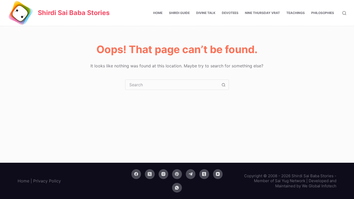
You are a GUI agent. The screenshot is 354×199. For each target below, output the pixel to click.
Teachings (295, 13)
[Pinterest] (177, 174)
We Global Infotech (319, 185)
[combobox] (172, 85)
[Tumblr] (204, 174)
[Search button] (224, 85)
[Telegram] (191, 174)
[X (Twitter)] (150, 174)
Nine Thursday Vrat (262, 13)
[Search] (344, 13)
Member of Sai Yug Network (279, 180)
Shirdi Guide (179, 13)
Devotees (230, 13)
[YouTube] (218, 174)
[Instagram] (163, 174)
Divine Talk (205, 13)
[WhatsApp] (177, 188)
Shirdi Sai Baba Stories (74, 13)
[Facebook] (136, 174)
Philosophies (322, 13)
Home (157, 13)
